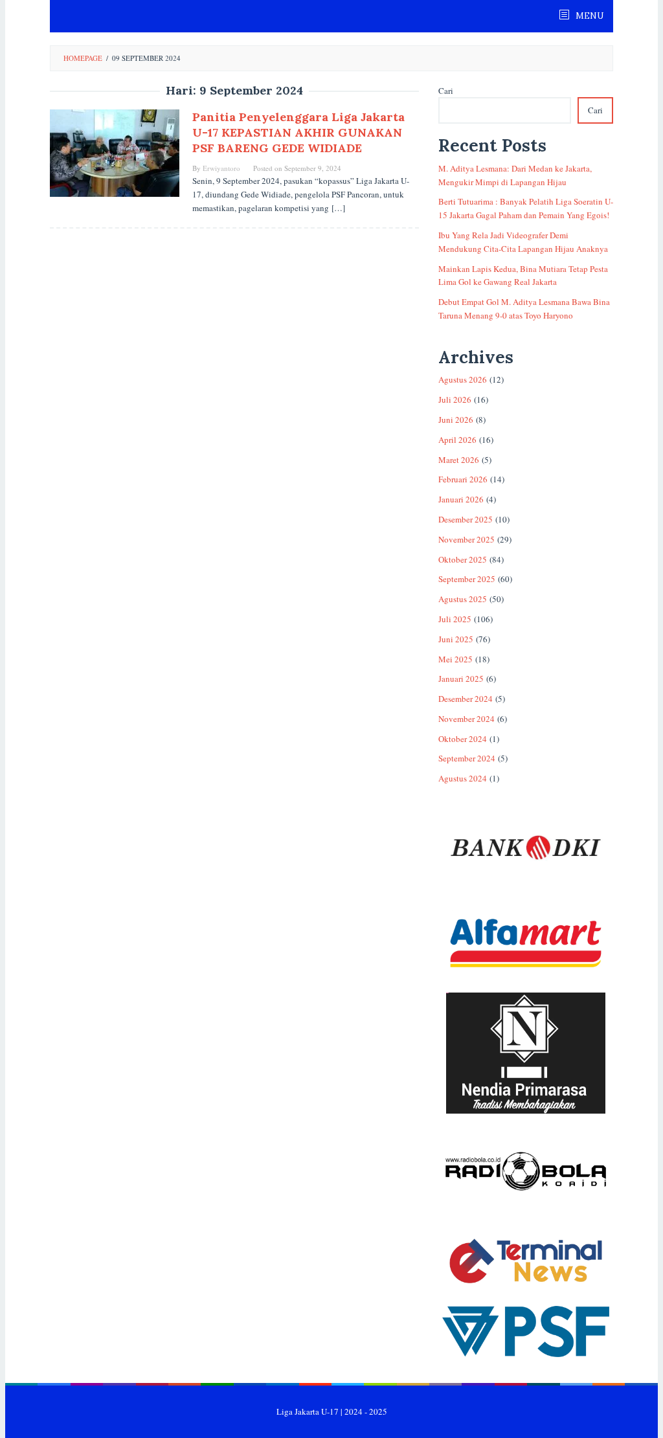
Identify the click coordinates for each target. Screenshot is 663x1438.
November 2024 (466, 719)
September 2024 (466, 758)
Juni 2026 (455, 419)
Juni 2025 (455, 639)
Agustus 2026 (462, 379)
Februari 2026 (463, 479)
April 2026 (457, 439)
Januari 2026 (461, 499)
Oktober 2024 (462, 739)
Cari (445, 90)
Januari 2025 (461, 678)
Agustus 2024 (462, 778)
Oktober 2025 (462, 559)
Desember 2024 (465, 698)
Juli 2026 (454, 399)
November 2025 (466, 539)
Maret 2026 (458, 460)
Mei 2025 (455, 659)
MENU (588, 15)
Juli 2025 (454, 619)
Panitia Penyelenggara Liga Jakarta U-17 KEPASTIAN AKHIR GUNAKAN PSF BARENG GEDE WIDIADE (298, 132)
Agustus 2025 (462, 599)
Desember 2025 (465, 519)
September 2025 (466, 579)
